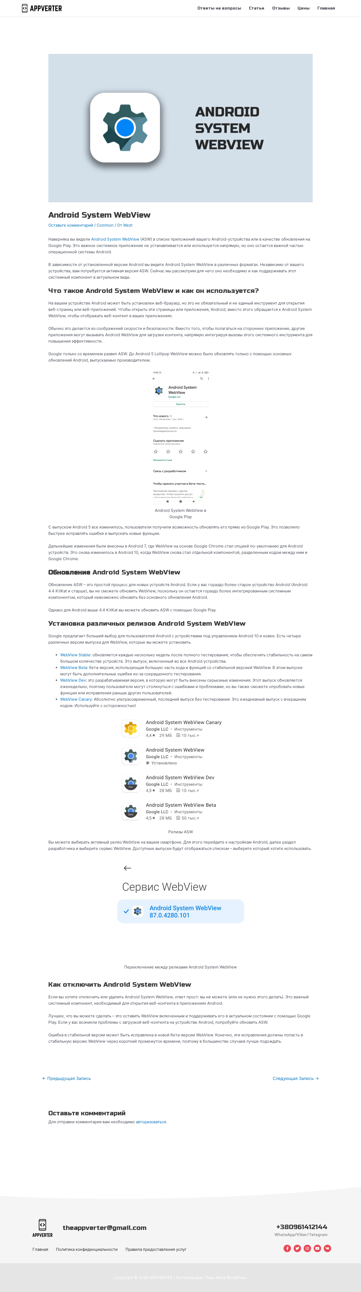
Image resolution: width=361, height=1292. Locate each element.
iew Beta (79, 667)
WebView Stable (75, 654)
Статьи (256, 8)
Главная (326, 8)
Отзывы (281, 8)
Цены (303, 8)
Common (105, 225)
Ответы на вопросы (219, 8)
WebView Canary (76, 699)
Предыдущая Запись (66, 1078)
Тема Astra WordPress (226, 1277)
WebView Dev (73, 680)
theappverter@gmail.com (104, 1228)
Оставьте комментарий (70, 225)
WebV (65, 667)
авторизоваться (151, 1121)
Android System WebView (115, 239)
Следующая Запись (296, 1078)
